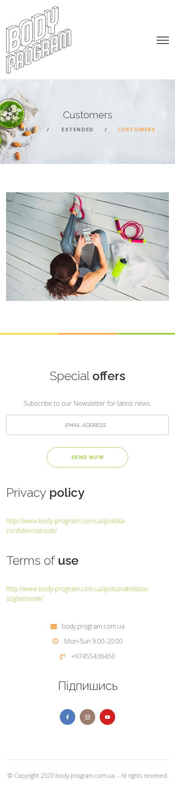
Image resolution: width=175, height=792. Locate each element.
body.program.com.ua (93, 626)
